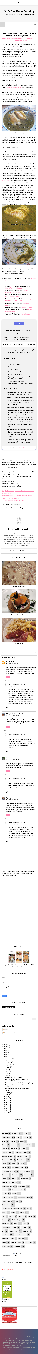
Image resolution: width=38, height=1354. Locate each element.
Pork (28, 1212)
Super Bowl (26, 1235)
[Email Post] (7, 503)
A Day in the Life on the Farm (15, 716)
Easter (22, 1167)
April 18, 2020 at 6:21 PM (12, 801)
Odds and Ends (6, 1209)
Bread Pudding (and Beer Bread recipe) (17, 1092)
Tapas (4, 1246)
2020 (5, 1061)
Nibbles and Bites (7, 1205)
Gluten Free (15, 1178)
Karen (8, 760)
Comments (7, 1037)
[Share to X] (15, 504)
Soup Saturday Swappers (15, 38)
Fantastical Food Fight (18, 1171)
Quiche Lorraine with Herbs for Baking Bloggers (20, 1087)
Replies (10, 681)
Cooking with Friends (21, 1156)
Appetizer (5, 1137)
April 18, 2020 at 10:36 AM (12, 717)
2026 (5, 1048)
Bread (4, 1145)
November (9, 1065)
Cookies (23, 1152)
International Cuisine (8, 1190)
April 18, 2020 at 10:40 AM (17, 686)
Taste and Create (16, 1246)
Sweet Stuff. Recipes (8, 1242)
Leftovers (5, 1193)
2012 (5, 1115)
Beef (17, 1141)
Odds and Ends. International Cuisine (12, 1212)
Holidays (14, 1182)
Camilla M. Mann (11, 662)
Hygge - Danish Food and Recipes (13, 500)
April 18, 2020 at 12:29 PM (12, 761)
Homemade (24, 1182)
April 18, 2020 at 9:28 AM (12, 663)
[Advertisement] (19, 895)
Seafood (4, 1224)
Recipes (5, 38)
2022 (5, 1057)
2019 (5, 1101)
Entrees (4, 1171)
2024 (5, 1053)
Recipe (13, 1216)
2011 (5, 1117)
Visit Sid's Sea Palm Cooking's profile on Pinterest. (17, 1266)
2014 (5, 1111)
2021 (5, 1059)
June (7, 1075)
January (8, 1099)
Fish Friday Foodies (25, 1175)
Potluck (4, 1216)
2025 (5, 1050)
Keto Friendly (22, 1190)
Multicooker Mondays (24, 1201)
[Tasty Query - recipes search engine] (7, 1275)
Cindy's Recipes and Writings (14, 288)
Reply (8, 677)
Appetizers (15, 1137)
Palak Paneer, (6, 180)
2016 (5, 1107)
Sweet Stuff (5, 1238)
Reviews (11, 1220)
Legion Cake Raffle (17, 1193)
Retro (3, 1220)
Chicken (4, 1149)
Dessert (14, 1167)
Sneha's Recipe (25, 314)
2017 (5, 1105)
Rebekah (9, 800)
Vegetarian (17, 1250)
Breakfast (12, 1145)
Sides (15, 1227)
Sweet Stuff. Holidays (21, 1238)
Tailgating (21, 1242)
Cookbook (14, 1152)
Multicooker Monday (8, 1201)
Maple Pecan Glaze (19, 586)
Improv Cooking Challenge (9, 1186)
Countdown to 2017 (7, 1160)
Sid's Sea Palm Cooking (19, 11)
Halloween (27, 1178)
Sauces (30, 1220)
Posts (6, 1033)
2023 (5, 1055)
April (7, 1079)
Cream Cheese (21, 1164)
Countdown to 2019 (22, 1160)
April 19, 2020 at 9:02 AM (17, 826)
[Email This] (12, 504)
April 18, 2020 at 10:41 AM (17, 738)
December (9, 1063)
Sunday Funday (13, 1235)
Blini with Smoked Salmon (19, 615)
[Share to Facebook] (17, 504)
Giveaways (5, 1178)
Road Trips (21, 1220)
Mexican (14, 1197)
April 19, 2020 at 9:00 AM (17, 782)
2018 (5, 1103)
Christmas (14, 1149)
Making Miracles (27, 307)
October (8, 1067)
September (9, 1069)
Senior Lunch (5, 1227)
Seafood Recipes (16, 1224)
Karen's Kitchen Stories (14, 87)
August (8, 1071)
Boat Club (25, 1141)
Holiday (4, 1182)
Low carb (4, 1197)
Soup (24, 1227)
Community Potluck (26, 1149)
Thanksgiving (28, 1246)
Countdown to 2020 (7, 1164)
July (7, 1073)
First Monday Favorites (8, 1175)
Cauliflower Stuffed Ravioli (13, 1081)
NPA (17, 1205)
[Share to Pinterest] (19, 504)
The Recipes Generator (22, 447)
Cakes (22, 1145)
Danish (4, 1167)
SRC (3, 1235)
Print (19, 323)
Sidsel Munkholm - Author (19, 684)
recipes (9, 1301)
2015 (5, 1109)
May (7, 1077)
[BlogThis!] (14, 504)
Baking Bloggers (6, 1141)
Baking (25, 1137)
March (8, 1094)
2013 (5, 1113)
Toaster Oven (6, 1250)
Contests (4, 1152)
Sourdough (24, 1231)
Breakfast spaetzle (18, 643)
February (8, 1096)
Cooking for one (6, 1156)
